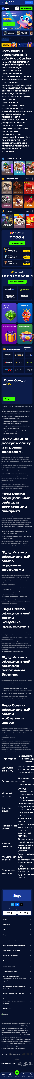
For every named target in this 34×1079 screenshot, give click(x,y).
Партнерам (7, 1008)
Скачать (28, 2)
